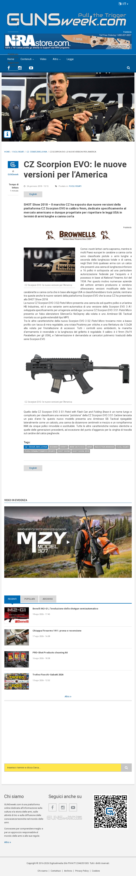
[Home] (66, 18)
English (33, 194)
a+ (16, 47)
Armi (89, 447)
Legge (70, 59)
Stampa (14, 40)
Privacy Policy (82, 871)
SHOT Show (64, 451)
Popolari (29, 599)
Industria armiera (104, 447)
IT (124, 4)
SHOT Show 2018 (80, 451)
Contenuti (26, 59)
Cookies (96, 871)
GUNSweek (13, 174)
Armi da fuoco (77, 447)
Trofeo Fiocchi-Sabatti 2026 (48, 674)
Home (10, 59)
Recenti (14, 599)
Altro (55, 59)
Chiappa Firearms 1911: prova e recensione (57, 630)
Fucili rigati (75, 186)
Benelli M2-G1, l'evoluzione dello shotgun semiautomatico (65, 608)
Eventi (63, 447)
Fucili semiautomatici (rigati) (40, 451)
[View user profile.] (13, 164)
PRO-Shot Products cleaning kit (50, 652)
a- (12, 47)
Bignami (54, 447)
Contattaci (56, 871)
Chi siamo (42, 871)
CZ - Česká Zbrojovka (36, 447)
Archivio (48, 599)
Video (43, 59)
